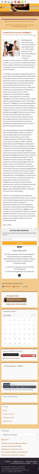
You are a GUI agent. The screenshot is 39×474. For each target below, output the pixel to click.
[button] (19, 230)
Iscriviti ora (19, 243)
